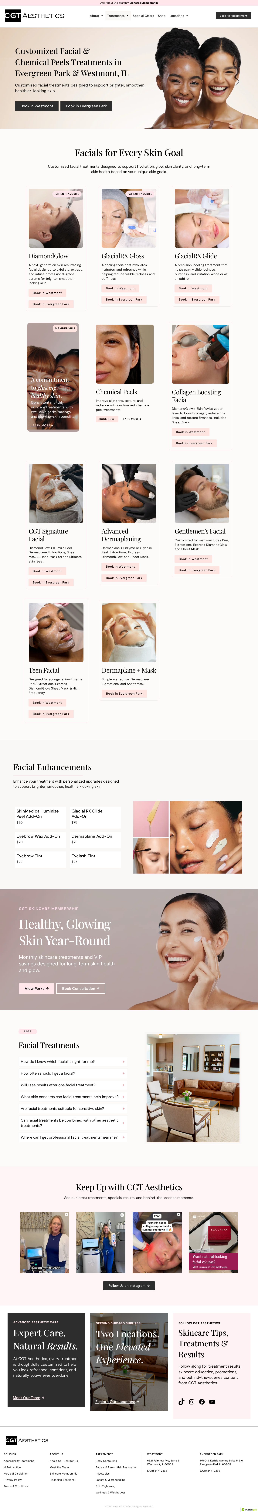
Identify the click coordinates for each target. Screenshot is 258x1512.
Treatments (116, 16)
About (94, 16)
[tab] (73, 1061)
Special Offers (143, 16)
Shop (162, 16)
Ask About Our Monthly (129, 2)
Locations (176, 16)
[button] (233, 15)
